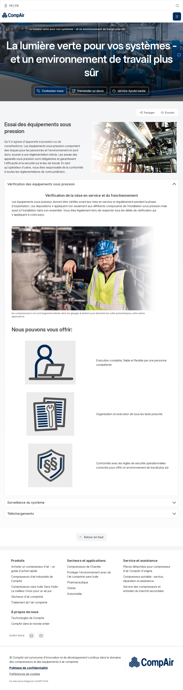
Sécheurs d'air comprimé (27, 596)
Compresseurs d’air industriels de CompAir (32, 579)
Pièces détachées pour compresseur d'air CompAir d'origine (146, 569)
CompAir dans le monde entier (30, 623)
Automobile (74, 594)
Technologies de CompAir (27, 618)
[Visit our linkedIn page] (31, 635)
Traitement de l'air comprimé (29, 602)
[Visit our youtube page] (41, 635)
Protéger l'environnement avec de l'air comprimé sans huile (89, 574)
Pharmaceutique (77, 582)
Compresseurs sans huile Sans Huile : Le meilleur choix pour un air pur (35, 589)
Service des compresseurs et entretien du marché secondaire (143, 589)
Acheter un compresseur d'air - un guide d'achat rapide (33, 569)
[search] (177, 6)
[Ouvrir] (177, 16)
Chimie (71, 588)
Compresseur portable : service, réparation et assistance (143, 579)
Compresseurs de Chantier (84, 566)
